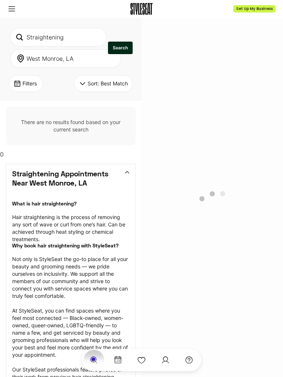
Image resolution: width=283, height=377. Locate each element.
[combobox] (58, 37)
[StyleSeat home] (141, 9)
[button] (11, 8)
